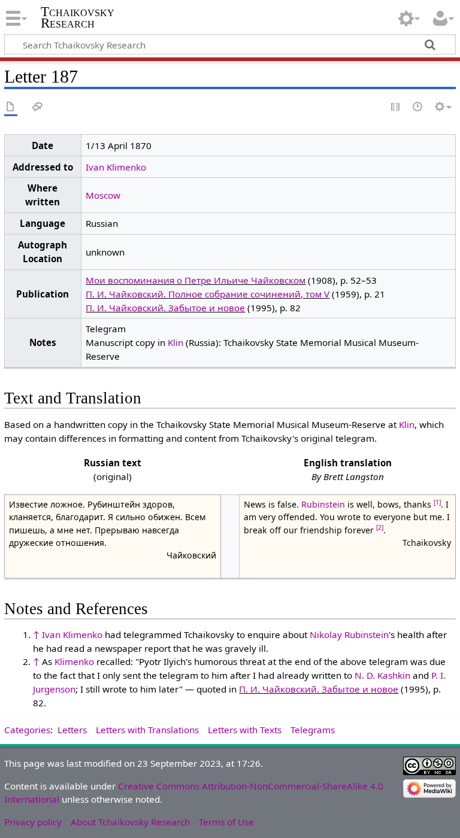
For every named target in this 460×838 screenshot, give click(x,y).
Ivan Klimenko (116, 167)
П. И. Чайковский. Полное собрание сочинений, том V (207, 294)
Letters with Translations (147, 730)
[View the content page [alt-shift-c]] (10, 107)
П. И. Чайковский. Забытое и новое (165, 308)
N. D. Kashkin (382, 675)
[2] (379, 527)
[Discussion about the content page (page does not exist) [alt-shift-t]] (37, 107)
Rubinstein (323, 504)
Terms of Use (226, 822)
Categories (27, 730)
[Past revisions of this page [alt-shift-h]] (418, 107)
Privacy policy (33, 822)
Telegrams (312, 730)
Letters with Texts (245, 730)
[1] (437, 502)
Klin (175, 342)
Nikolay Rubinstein (349, 634)
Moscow (103, 195)
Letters (72, 730)
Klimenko (74, 661)
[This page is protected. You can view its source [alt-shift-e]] (395, 107)
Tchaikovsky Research (77, 17)
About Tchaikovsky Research (130, 822)
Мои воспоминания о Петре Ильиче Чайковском (195, 280)
